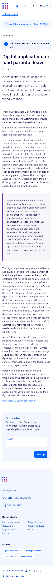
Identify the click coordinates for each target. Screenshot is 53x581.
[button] (17, 6)
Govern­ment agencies (16, 497)
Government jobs (36, 526)
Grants (31, 529)
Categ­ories (9, 490)
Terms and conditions (15, 576)
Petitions (6, 533)
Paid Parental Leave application (18, 400)
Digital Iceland (11, 505)
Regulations (7, 526)
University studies (36, 522)
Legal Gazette (8, 529)
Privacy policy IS (36, 570)
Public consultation (11, 522)
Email (10, 439)
